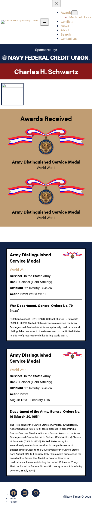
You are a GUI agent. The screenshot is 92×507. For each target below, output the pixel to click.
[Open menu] (44, 22)
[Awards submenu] (74, 12)
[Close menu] (56, 3)
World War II (46, 167)
